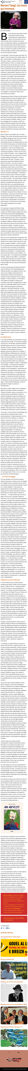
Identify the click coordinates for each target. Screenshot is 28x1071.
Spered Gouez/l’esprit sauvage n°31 (11, 1027)
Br (18, 1052)
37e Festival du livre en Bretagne (10, 937)
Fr (9, 1052)
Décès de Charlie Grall (7, 959)
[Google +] (5, 928)
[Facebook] (3, 928)
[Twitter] (1, 928)
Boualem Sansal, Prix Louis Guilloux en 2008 (14, 1004)
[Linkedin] (7, 928)
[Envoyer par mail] (9, 928)
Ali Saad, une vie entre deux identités (12, 982)
